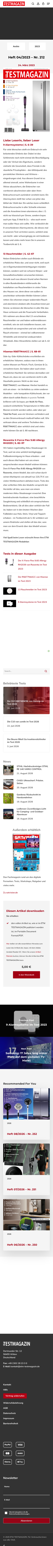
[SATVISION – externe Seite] (26, 873)
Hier (8, 944)
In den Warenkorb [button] (26, 975)
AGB (5, 1408)
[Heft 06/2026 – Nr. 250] (26, 1225)
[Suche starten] (46, 671)
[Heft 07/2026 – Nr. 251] (26, 1169)
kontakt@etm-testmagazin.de (25, 1366)
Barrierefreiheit (10, 1423)
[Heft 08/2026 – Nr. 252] (26, 1114)
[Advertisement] (26, 632)
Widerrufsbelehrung (13, 1403)
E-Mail (7, 1500)
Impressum (8, 1418)
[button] (48, 3)
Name (7, 1486)
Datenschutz (9, 1413)
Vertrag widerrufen (15, 1395)
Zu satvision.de (10, 892)
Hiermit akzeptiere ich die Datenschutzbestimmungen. (19, 1513)
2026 (9, 1123)
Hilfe (5, 1389)
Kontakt (7, 1384)
